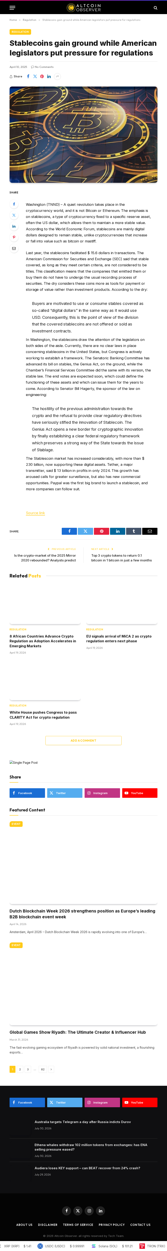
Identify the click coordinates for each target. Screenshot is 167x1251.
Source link (35, 513)
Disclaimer (47, 1224)
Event (16, 824)
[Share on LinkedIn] (49, 76)
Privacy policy (112, 1224)
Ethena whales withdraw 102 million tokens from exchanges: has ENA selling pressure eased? (91, 1147)
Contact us (140, 1224)
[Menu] (12, 8)
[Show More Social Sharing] (57, 76)
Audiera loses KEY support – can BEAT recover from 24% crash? (87, 1168)
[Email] (14, 248)
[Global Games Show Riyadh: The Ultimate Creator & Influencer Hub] (83, 983)
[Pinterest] (14, 237)
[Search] (155, 8)
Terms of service (78, 1224)
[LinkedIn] (14, 226)
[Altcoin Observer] (83, 8)
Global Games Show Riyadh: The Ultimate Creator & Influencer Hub (78, 1032)
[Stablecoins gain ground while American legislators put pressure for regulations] (83, 135)
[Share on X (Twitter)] (35, 76)
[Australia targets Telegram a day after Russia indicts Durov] (20, 1127)
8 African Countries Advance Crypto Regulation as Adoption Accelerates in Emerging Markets (43, 641)
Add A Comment (83, 740)
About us (24, 1224)
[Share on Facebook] (28, 76)
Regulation (20, 31)
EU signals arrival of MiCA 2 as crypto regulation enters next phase (119, 638)
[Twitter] (14, 215)
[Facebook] (14, 204)
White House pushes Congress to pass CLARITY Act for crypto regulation (43, 714)
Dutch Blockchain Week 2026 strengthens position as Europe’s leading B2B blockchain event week (82, 914)
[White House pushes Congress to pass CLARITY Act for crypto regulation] (45, 680)
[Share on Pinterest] (42, 76)
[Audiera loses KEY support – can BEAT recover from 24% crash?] (20, 1173)
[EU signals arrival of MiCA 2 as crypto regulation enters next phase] (121, 604)
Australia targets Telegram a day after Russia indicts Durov (83, 1122)
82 (43, 1069)
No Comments (44, 67)
